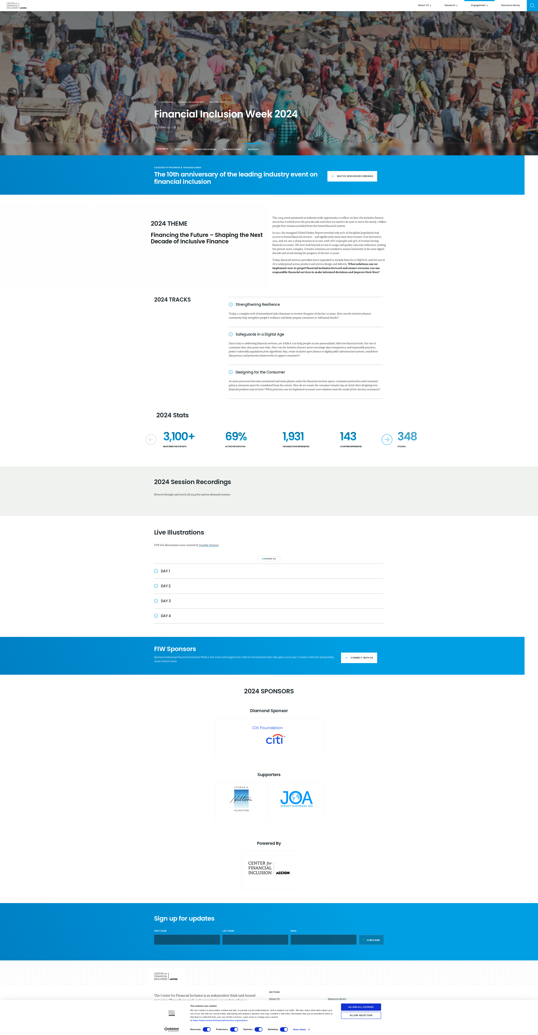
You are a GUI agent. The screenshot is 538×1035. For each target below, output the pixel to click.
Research (450, 5)
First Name (160, 931)
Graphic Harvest (209, 545)
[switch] (234, 1029)
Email (300, 931)
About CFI (423, 5)
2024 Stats (181, 149)
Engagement (478, 5)
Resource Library (510, 5)
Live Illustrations (232, 149)
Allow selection (361, 1015)
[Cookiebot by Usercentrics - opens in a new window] (171, 1029)
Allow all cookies (361, 1007)
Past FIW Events (217, 102)
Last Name (228, 931)
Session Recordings (205, 149)
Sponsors (253, 149)
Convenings (167, 102)
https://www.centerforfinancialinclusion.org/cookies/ (220, 1020)
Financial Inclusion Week (191, 102)
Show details (299, 1029)
